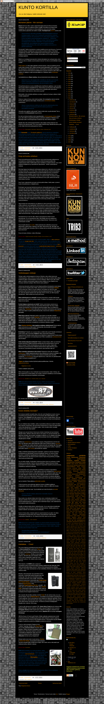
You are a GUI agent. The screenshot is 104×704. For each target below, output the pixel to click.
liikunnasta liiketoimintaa (75, 493)
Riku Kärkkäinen (69, 558)
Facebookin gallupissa (36, 132)
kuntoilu (26, 266)
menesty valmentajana (81, 535)
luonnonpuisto (72, 579)
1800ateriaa (76, 523)
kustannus (74, 535)
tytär (82, 594)
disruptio (68, 566)
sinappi (73, 590)
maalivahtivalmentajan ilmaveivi (47, 246)
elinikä (71, 566)
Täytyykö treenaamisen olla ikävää (31, 236)
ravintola (68, 538)
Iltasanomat (81, 524)
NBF (73, 502)
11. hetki (72, 523)
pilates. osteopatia (81, 515)
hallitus (83, 511)
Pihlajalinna (71, 557)
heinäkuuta (72, 110)
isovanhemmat (73, 570)
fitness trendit (69, 492)
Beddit (67, 508)
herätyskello (77, 567)
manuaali (80, 512)
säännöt (81, 591)
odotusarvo (74, 514)
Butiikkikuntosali (81, 481)
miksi (72, 505)
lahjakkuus (83, 576)
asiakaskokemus (70, 483)
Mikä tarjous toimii (47, 129)
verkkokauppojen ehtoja (50, 116)
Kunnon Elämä (79, 500)
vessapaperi (68, 600)
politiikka (68, 517)
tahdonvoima (75, 474)
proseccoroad (82, 587)
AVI (84, 523)
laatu (80, 576)
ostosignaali (83, 584)
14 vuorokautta (28, 356)
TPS (77, 560)
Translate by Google (73, 280)
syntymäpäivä (78, 539)
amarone (71, 563)
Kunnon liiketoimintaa (80, 463)
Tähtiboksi (70, 296)
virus (78, 600)
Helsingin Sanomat (70, 500)
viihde (73, 600)
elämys (74, 566)
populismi (74, 517)
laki (67, 578)
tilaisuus (73, 593)
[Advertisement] (74, 38)
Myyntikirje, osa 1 (28, 378)
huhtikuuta (72, 127)
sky (67, 520)
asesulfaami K (82, 563)
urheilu (34, 266)
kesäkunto (80, 573)
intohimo (83, 496)
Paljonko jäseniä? (72, 335)
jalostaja (67, 572)
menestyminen (70, 462)
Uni (67, 532)
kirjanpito (71, 575)
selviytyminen (68, 590)
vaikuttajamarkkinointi (70, 597)
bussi (71, 532)
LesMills (69, 552)
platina (78, 585)
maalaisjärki (78, 486)
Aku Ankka (78, 545)
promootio (73, 587)
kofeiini (74, 575)
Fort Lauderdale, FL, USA (72, 653)
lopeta (67, 579)
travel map (69, 658)
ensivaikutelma (69, 484)
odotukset (83, 505)
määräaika (71, 536)
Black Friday (75, 546)
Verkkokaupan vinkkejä (27, 273)
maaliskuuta (72, 129)
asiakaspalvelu (27, 538)
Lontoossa (27, 554)
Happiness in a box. (26, 365)
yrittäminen (51, 404)
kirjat (72, 463)
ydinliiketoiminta (69, 601)
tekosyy (68, 489)
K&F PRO (77, 526)
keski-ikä (76, 573)
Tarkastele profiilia (70, 364)
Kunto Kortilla (71, 362)
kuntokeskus (68, 576)
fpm (57, 694)
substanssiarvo (69, 591)
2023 (69, 73)
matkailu (76, 460)
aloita (67, 511)
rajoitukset (73, 588)
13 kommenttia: (28, 264)
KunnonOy (75, 471)
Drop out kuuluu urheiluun (28, 156)
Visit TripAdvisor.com (72, 662)
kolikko (77, 575)
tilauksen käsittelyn (27, 325)
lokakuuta (71, 104)
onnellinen (83, 493)
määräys (83, 581)
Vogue (77, 561)
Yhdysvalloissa (22, 65)
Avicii (71, 546)
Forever (76, 524)
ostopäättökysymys (76, 584)
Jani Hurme (70, 551)
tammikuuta (72, 133)
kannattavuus (68, 573)
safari (79, 538)
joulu (81, 503)
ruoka (71, 538)
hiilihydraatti (83, 567)
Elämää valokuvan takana (74, 442)
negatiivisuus (79, 497)
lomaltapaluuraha (78, 578)
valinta (79, 468)
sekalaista (29, 679)
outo (84, 497)
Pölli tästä (70, 440)
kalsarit (84, 572)
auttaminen (82, 471)
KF (67, 552)
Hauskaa (75, 465)
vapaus (72, 542)
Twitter (84, 530)
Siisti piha (43, 378)
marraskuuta (72, 101)
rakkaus (74, 518)
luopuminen (69, 481)
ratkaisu (84, 536)
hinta (75, 484)
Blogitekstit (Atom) (25, 685)
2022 (69, 75)
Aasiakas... (70, 449)
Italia (67, 551)
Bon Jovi (68, 524)
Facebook (72, 495)
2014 (69, 91)
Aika (79, 490)
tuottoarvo (79, 594)
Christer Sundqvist (72, 447)
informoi (52, 30)
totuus (67, 594)
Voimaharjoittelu (75, 509)
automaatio (79, 564)
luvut (84, 475)
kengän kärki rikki (29, 241)
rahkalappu (68, 588)
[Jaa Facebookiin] (40, 148)
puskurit (71, 490)
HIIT (84, 478)
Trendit (80, 478)
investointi (77, 503)
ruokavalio (75, 538)
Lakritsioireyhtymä (72, 323)
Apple (84, 545)
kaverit (78, 492)
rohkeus (76, 490)
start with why (72, 520)
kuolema (68, 497)
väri (84, 600)
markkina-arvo (75, 581)
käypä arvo (77, 576)
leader (67, 493)
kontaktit (83, 575)
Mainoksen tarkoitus (40, 129)
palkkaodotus (68, 585)
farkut (84, 566)
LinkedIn (78, 552)
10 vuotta (68, 523)
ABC (69, 545)
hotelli (72, 503)
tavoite (67, 495)
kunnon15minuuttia (70, 486)
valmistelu (68, 542)
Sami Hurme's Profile (70, 418)
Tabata (76, 502)
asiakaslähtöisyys (81, 472)
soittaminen (68, 539)
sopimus (79, 590)
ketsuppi (68, 575)
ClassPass (71, 548)
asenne (68, 463)
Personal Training (81, 469)
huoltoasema (68, 569)
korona (71, 465)
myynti (79, 465)
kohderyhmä (83, 533)
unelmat (72, 489)
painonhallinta (82, 514)
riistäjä (84, 588)
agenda (84, 561)
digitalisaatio (83, 564)
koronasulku (82, 492)
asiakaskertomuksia (24, 363)
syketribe (73, 539)
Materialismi (68, 554)
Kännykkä (68, 509)
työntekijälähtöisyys (81, 520)
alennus (68, 503)
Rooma (74, 558)
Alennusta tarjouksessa (73, 313)
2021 (69, 77)
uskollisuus (74, 478)
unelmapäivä (69, 521)
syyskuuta (72, 106)
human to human (71, 469)
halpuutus (68, 512)
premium (80, 517)
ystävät (75, 481)
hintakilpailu (74, 480)
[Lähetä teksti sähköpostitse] (33, 147)
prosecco (77, 587)
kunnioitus (68, 471)
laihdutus (83, 480)
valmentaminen (75, 521)
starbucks (83, 590)
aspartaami (74, 564)
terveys (76, 506)
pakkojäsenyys (69, 515)
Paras (70, 529)
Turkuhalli (83, 560)
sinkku (76, 590)
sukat (74, 591)
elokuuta (71, 108)
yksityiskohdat (82, 601)
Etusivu (40, 683)
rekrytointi (72, 506)
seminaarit (79, 518)
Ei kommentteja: (28, 535)
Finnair (78, 548)
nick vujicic (68, 582)
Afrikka (83, 506)
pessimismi (74, 585)
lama (73, 512)
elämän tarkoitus (79, 566)
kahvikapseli (79, 572)
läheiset (73, 497)
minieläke (80, 581)
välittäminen (82, 499)
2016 (69, 87)
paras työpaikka (75, 487)
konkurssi (74, 468)
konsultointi (69, 475)
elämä (67, 465)
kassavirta (68, 474)
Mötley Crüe (83, 554)
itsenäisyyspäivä (80, 570)
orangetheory (68, 584)
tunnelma (75, 594)
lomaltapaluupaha (71, 578)
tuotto (72, 499)
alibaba (67, 563)
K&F (84, 551)
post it (84, 585)
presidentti (68, 587)
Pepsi (73, 529)
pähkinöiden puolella (40, 481)
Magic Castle (82, 552)
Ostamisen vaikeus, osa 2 (36, 378)
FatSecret (73, 524)
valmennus (77, 499)
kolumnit (83, 465)
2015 (69, 89)
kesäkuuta (72, 112)
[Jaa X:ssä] (38, 148)
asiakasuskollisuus (70, 466)
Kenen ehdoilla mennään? (28, 411)
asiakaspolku (68, 564)
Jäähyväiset (72, 526)
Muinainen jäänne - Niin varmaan (31, 22)
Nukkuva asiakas (73, 527)
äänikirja (81, 521)
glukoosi (72, 567)
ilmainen (76, 569)
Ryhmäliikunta (69, 477)
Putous (77, 557)
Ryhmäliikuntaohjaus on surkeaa (76, 337)
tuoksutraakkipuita (29, 653)
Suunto (78, 530)
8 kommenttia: (27, 677)
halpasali (77, 532)
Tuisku (80, 560)
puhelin (81, 536)
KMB (25, 679)
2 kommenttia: (27, 147)
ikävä (84, 532)
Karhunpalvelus (71, 444)
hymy (74, 492)
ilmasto (79, 569)
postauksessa (28, 441)
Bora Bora (70, 343)
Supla (75, 560)
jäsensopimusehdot (70, 533)
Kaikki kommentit (72, 61)
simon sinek (83, 538)
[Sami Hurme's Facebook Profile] (67, 421)
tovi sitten (32, 224)
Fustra (74, 508)
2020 (69, 79)
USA (74, 561)
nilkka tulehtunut (55, 239)
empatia (80, 511)
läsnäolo (68, 581)
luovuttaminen (82, 579)
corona (71, 511)
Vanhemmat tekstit (57, 683)
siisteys (83, 518)
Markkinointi (27, 149)
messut (67, 536)
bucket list (78, 496)
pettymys (68, 499)
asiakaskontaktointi (81, 483)
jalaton (84, 570)
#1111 (84, 521)
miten (74, 505)
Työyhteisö (77, 489)
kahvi (84, 503)
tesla (71, 593)
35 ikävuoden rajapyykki (73, 305)
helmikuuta (72, 131)
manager (68, 505)
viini (75, 600)
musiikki (83, 460)
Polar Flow (77, 529)
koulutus (78, 475)
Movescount (78, 554)
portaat (78, 536)
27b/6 (69, 446)
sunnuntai (77, 591)
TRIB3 (83, 468)
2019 (69, 81)
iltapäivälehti (83, 569)
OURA (72, 555)
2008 (69, 140)
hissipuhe (81, 532)
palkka (67, 487)
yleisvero (68, 603)
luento (84, 489)
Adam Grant (73, 545)
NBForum (68, 527)
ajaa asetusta (57, 471)
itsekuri (79, 480)
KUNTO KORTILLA (38, 7)
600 (67, 545)
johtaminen (26, 404)
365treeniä (81, 523)
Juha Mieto (75, 551)
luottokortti (77, 579)
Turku (81, 530)
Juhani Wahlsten (80, 551)
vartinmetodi (77, 542)
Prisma (74, 557)
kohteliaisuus (82, 484)
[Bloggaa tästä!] (37, 148)
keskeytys (76, 533)
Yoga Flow (82, 509)
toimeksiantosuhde (82, 593)
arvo (81, 489)
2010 (69, 135)
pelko (67, 506)
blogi (69, 532)
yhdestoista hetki (76, 601)
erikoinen (68, 480)
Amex (82, 545)
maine (71, 581)
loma (76, 512)
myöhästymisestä (56, 336)
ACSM (80, 506)
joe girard (73, 572)
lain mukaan (31, 448)
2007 (69, 142)
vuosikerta (81, 600)
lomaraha (83, 578)
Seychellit (75, 530)
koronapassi (68, 535)
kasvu (73, 573)
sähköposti (83, 539)
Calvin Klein (80, 546)
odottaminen (79, 582)
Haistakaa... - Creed (28, 519)
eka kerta (75, 511)
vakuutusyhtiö (77, 597)
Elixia (71, 508)
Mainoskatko (34, 129)
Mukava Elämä (82, 526)
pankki (75, 515)
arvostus (83, 466)
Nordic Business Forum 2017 (75, 340)
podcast (80, 585)
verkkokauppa (82, 542)
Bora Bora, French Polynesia (72, 644)
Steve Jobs (83, 558)
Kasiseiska (24, 132)
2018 (69, 83)
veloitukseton (22, 353)
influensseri (68, 570)
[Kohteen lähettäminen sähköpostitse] (36, 148)
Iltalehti (78, 508)
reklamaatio (80, 588)
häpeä (73, 569)
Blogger (68, 694)
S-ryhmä (71, 530)
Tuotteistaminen (79, 477)
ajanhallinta (69, 472)
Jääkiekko (83, 508)
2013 (69, 93)
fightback (68, 567)
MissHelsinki (73, 554)
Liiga (72, 552)
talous (78, 466)
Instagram (77, 495)
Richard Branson (82, 557)
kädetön (73, 576)
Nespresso (68, 555)
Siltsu (80, 558)
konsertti (80, 575)
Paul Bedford (80, 555)
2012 (69, 96)
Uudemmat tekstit (23, 683)
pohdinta (30, 266)
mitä (84, 512)
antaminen (83, 490)
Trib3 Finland (82, 502)
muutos (83, 486)
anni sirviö (76, 563)
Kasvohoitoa (27, 647)
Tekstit (70, 58)
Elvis (75, 548)
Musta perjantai (28, 129)
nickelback (74, 582)
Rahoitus (80, 529)
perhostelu (58, 246)
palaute (75, 536)
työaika (84, 594)
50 (83, 523)
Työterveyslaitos (69, 561)
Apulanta (68, 546)
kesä (79, 533)
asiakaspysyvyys (70, 496)
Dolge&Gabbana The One (31, 585)
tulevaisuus (71, 594)
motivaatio (78, 505)
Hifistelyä (39, 236)
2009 (69, 137)
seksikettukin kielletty (50, 100)
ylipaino (71, 603)
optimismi (83, 582)
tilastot (77, 593)
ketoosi (84, 573)
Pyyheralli (34, 519)
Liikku (75, 552)
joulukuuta (72, 99)
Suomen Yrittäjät (69, 560)
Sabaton (77, 558)
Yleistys (80, 561)
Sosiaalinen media (44, 404)
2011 (69, 98)
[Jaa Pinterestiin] (41, 148)
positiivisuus (82, 487)
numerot (68, 514)
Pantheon (76, 555)
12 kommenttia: (28, 402)
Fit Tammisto (82, 548)
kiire (78, 484)
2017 (69, 85)
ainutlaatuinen (82, 474)
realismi (76, 588)
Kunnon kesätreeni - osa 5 (46, 236)
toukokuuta (72, 114)
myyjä (67, 490)
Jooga (81, 495)
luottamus (68, 468)
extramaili (74, 532)
